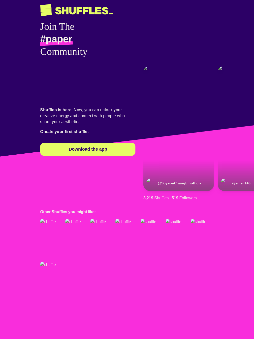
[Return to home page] (76, 10)
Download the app (88, 149)
